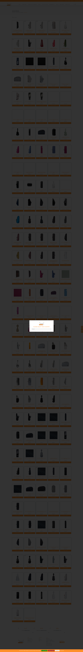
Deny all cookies (51, 650)
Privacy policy (62, 650)
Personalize (57, 650)
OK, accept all (44, 650)
